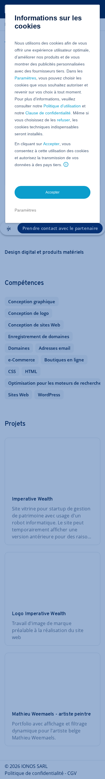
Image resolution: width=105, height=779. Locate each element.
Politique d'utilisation (62, 106)
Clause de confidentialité (48, 113)
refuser (63, 120)
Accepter (51, 143)
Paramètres (25, 78)
